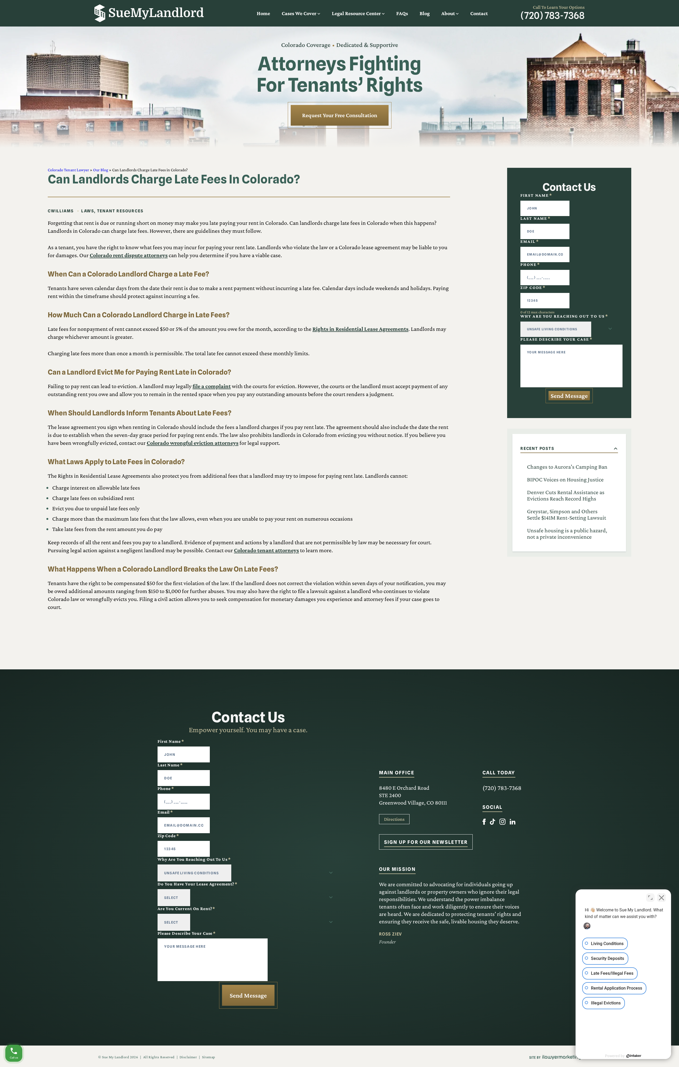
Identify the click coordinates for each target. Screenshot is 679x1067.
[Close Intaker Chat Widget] (661, 897)
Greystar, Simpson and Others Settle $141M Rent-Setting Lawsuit (566, 514)
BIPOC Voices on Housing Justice (565, 479)
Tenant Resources (120, 211)
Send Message (569, 395)
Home (263, 13)
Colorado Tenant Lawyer (68, 170)
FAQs (402, 13)
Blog (425, 13)
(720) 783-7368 (553, 15)
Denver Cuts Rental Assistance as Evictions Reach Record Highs (565, 495)
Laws (87, 211)
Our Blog (100, 170)
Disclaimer (188, 1057)
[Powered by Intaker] (634, 1055)
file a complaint (212, 386)
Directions (394, 819)
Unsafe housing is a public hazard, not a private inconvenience (567, 533)
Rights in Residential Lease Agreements (360, 329)
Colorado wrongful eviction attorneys (192, 443)
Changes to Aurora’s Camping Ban (567, 466)
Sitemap (208, 1057)
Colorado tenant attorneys (266, 550)
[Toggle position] (650, 897)
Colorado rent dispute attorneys (129, 255)
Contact (479, 13)
